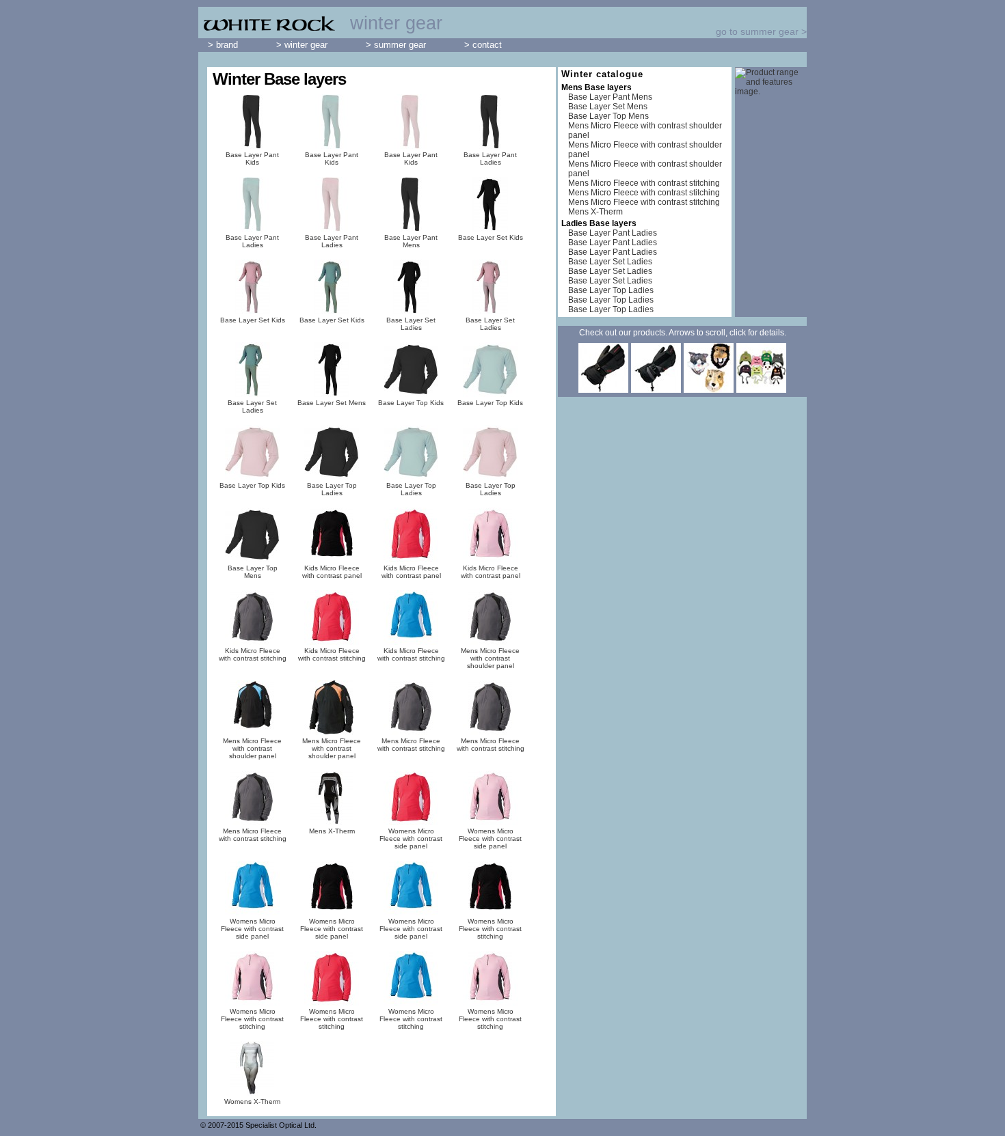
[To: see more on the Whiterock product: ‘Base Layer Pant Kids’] (252, 121)
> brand (223, 45)
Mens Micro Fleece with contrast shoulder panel (490, 658)
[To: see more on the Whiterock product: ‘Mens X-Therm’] (331, 798)
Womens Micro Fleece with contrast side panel (410, 838)
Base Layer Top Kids (411, 402)
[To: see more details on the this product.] (603, 390)
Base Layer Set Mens (331, 402)
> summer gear (396, 45)
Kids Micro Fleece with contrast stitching (252, 654)
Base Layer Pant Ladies (490, 158)
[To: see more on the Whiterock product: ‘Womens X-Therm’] (252, 1068)
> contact (483, 45)
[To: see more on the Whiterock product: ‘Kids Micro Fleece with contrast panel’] (331, 535)
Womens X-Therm (252, 1101)
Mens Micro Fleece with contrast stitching (411, 744)
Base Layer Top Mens (253, 571)
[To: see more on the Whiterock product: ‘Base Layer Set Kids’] (490, 204)
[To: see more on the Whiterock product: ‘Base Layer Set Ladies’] (411, 287)
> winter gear (301, 45)
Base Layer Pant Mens (411, 241)
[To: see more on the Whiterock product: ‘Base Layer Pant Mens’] (411, 204)
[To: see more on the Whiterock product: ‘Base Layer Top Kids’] (411, 369)
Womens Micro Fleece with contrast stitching (490, 928)
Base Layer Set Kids (490, 237)
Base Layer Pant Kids (252, 158)
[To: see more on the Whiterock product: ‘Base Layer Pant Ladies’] (490, 121)
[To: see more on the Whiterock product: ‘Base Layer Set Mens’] (331, 369)
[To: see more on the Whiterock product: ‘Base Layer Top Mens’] (252, 535)
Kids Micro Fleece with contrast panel (332, 571)
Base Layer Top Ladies (332, 489)
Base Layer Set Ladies (411, 323)
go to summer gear (757, 31)
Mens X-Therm (332, 831)
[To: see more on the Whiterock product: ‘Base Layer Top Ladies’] (331, 452)
